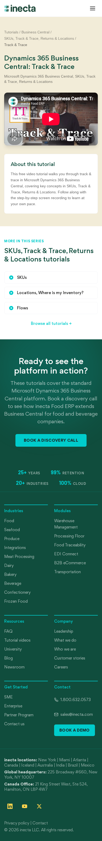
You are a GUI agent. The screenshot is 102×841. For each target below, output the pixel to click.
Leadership (63, 631)
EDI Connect (66, 553)
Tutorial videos (17, 640)
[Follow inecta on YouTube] (24, 806)
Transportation (67, 571)
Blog (8, 658)
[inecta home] (20, 8)
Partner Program (18, 714)
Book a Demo (74, 730)
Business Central (35, 32)
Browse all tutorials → (51, 323)
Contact (40, 822)
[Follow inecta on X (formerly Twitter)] (39, 806)
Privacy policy (16, 822)
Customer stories (69, 658)
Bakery (10, 574)
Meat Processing (19, 556)
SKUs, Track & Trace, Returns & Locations (39, 38)
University (13, 649)
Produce (11, 538)
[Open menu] (92, 8)
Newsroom (14, 666)
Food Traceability (70, 544)
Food (9, 520)
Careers (61, 666)
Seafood (12, 529)
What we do (65, 640)
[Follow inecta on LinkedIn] (10, 806)
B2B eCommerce (70, 562)
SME (8, 696)
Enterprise (13, 705)
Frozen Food (16, 601)
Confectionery (17, 592)
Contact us (14, 723)
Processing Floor (69, 535)
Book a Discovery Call (51, 439)
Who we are (65, 649)
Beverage (12, 583)
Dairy (9, 565)
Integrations (15, 547)
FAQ (8, 631)
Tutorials (11, 32)
